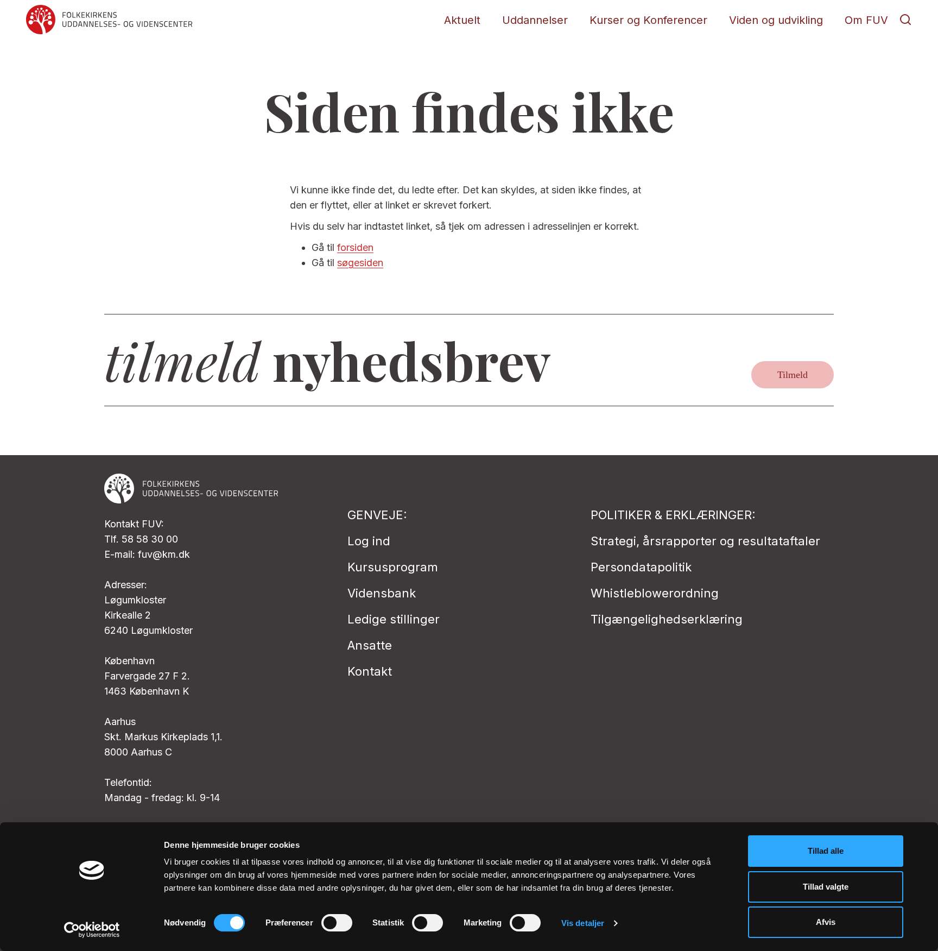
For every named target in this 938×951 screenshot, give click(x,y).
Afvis (825, 922)
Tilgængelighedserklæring (667, 619)
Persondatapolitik (641, 567)
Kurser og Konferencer (648, 20)
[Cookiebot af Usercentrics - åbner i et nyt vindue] (92, 930)
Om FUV (866, 20)
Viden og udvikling (776, 20)
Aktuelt (462, 20)
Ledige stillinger (393, 619)
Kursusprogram (392, 567)
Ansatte (369, 645)
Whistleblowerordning (655, 593)
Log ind (368, 540)
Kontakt (369, 671)
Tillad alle (826, 850)
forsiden (355, 247)
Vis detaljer (582, 923)
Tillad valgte (825, 886)
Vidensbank (381, 593)
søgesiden (360, 262)
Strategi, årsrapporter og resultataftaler (705, 540)
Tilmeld (792, 374)
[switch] (336, 922)
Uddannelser (535, 20)
